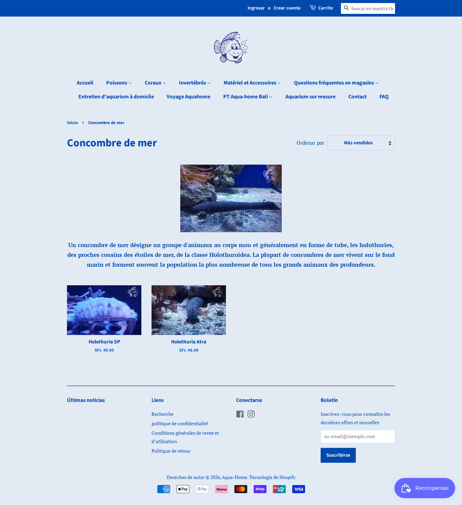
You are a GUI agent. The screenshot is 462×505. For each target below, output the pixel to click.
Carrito (325, 8)
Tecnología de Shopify (272, 477)
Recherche (163, 414)
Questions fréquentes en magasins (334, 83)
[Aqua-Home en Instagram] (251, 415)
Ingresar (256, 8)
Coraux (153, 83)
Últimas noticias (86, 400)
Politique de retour (171, 451)
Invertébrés (193, 83)
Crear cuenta (287, 8)
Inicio (72, 123)
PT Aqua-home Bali (246, 96)
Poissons (117, 83)
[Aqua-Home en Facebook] (240, 415)
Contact (357, 96)
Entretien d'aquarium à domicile (116, 96)
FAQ (384, 96)
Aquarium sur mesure (310, 96)
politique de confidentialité (180, 423)
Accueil (85, 83)
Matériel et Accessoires (250, 83)
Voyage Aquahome (188, 96)
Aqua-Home (234, 477)
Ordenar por (310, 142)
